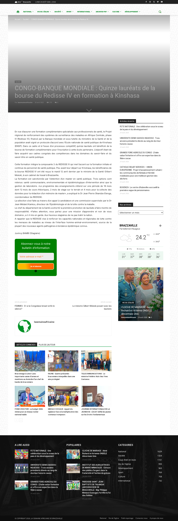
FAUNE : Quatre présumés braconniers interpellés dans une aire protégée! (61, 376)
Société (26, 19)
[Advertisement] (52, 41)
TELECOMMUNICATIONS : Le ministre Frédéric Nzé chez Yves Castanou (94, 376)
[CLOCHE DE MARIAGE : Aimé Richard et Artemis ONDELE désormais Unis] (140, 294)
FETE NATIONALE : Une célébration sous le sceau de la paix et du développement (141, 128)
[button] (160, 11)
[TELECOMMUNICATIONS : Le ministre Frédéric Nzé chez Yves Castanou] (96, 360)
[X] (154, 2)
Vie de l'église (128, 303)
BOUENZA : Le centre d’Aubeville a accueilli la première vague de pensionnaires (139, 188)
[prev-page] (16, 420)
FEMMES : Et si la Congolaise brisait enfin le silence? (35, 307)
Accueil (17, 19)
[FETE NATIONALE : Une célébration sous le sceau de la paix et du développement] (21, 454)
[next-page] (21, 420)
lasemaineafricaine (25, 102)
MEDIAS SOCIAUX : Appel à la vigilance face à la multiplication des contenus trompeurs (63, 412)
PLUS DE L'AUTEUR (47, 345)
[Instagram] (150, 2)
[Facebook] (146, 2)
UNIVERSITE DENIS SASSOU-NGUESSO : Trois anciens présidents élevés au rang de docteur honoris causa (140, 141)
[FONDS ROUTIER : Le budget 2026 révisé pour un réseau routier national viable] (30, 396)
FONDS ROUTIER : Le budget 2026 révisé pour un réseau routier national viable (29, 412)
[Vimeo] (157, 2)
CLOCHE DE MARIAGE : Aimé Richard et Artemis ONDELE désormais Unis (137, 310)
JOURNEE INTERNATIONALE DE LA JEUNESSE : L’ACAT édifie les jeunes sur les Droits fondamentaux (96, 412)
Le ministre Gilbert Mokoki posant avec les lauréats (92, 307)
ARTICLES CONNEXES (25, 345)
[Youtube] (161, 2)
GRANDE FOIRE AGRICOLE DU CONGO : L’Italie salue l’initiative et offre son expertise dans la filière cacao (140, 155)
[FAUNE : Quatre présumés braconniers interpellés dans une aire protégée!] (63, 360)
